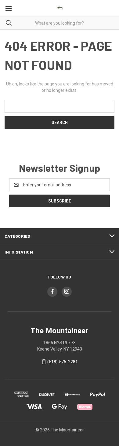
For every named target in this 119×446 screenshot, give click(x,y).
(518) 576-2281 (62, 362)
